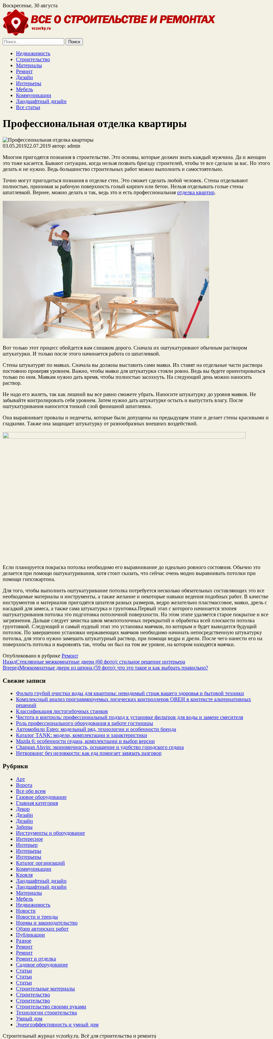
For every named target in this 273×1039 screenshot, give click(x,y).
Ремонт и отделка (36, 959)
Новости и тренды (37, 917)
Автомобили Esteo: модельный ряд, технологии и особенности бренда (96, 729)
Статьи (24, 970)
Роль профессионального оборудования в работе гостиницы (84, 723)
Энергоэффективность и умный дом (57, 1024)
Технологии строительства (46, 1012)
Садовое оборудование (42, 964)
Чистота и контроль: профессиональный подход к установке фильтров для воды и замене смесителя (129, 717)
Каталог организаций (40, 863)
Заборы (24, 827)
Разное (23, 941)
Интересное (29, 839)
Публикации (30, 935)
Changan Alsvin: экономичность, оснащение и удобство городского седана (100, 747)
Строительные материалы (45, 988)
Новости (26, 911)
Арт (20, 779)
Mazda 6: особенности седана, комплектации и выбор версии (85, 741)
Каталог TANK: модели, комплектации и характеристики (81, 735)
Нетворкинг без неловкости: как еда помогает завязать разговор (88, 753)
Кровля (24, 875)
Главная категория (37, 803)
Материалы (29, 65)
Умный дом (29, 1018)
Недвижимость (33, 53)
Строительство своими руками (51, 1006)
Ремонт (24, 71)
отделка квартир (195, 192)
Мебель (24, 89)
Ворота (24, 785)
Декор (23, 809)
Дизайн (24, 77)
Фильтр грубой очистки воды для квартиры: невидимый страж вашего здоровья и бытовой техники (130, 693)
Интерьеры (28, 83)
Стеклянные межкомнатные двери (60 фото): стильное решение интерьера (94, 662)
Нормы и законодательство (47, 923)
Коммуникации (33, 95)
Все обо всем (31, 791)
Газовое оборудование (41, 797)
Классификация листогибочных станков (62, 711)
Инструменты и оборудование (50, 833)
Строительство (33, 59)
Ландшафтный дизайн (41, 101)
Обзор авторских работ (42, 929)
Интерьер (27, 845)
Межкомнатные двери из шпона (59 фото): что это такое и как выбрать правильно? (105, 667)
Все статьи (28, 107)
